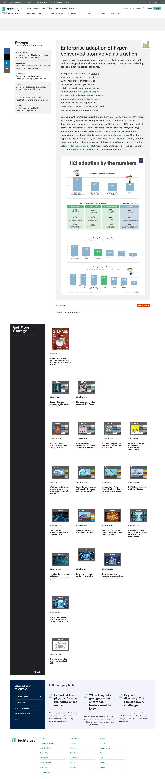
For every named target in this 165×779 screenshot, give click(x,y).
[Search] (143, 8)
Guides (102, 738)
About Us (43, 738)
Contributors (74, 738)
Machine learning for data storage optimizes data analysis (112, 532)
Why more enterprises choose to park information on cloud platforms (59, 490)
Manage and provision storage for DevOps (85, 531)
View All (37, 672)
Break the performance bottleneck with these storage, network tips (86, 489)
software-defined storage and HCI (78, 146)
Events (72, 763)
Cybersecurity (29, 2)
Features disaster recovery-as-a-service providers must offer (85, 445)
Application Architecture (36, 13)
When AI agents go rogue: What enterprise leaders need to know (100, 701)
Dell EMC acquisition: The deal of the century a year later (112, 445)
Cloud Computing (56, 13)
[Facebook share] (7, 51)
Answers (73, 748)
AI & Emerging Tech (16, 2)
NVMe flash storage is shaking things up (137, 488)
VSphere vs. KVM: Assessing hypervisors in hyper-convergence (112, 489)
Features (36, 8)
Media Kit (43, 767)
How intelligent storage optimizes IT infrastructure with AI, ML (60, 577)
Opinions (103, 743)
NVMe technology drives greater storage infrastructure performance (137, 533)
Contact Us (44, 753)
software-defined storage (116, 135)
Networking (101, 13)
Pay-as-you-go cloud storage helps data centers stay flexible (59, 619)
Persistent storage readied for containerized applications (136, 446)
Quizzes (103, 753)
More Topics (115, 13)
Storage (21, 42)
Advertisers (44, 758)
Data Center (72, 13)
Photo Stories (105, 748)
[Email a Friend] (7, 69)
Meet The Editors (46, 748)
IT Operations (87, 13)
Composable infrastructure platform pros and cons (60, 532)
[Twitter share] (7, 57)
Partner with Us (45, 763)
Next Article (142, 305)
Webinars (50, 8)
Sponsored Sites (61, 8)
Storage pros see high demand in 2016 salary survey (85, 404)
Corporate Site (45, 772)
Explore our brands (153, 2)
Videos (102, 767)
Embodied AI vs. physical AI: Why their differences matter (65, 700)
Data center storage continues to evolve (84, 575)
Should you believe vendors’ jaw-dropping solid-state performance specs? (60, 361)
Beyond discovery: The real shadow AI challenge (134, 700)
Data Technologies (41, 2)
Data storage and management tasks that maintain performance (112, 576)
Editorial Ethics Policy (48, 743)
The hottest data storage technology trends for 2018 (58, 445)
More (71, 8)
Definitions (74, 753)
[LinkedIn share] (7, 63)
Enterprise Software (55, 2)
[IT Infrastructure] (12, 5)
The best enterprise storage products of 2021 (58, 661)
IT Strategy (67, 2)
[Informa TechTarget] (5, 2)
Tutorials (103, 763)
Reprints (73, 743)
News (29, 8)
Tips (43, 8)
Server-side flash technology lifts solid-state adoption (59, 404)
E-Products (74, 758)
